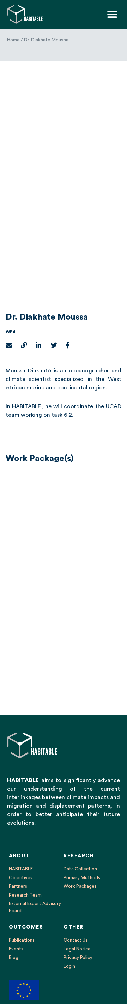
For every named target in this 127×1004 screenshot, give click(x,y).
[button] (112, 14)
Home (13, 40)
